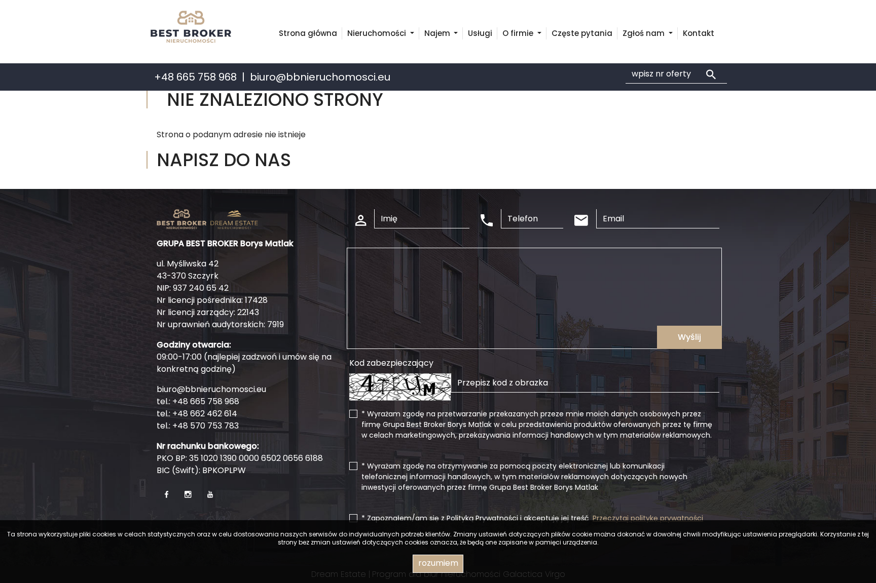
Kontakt (698, 33)
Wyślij (689, 337)
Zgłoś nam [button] (645, 33)
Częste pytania (582, 33)
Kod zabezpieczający (391, 363)
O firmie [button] (518, 33)
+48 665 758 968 (195, 77)
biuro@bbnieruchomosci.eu (320, 77)
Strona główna (308, 33)
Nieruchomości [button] (377, 33)
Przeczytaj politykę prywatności (648, 518)
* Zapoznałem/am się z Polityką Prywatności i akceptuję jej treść (532, 518)
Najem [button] (438, 33)
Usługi (480, 33)
